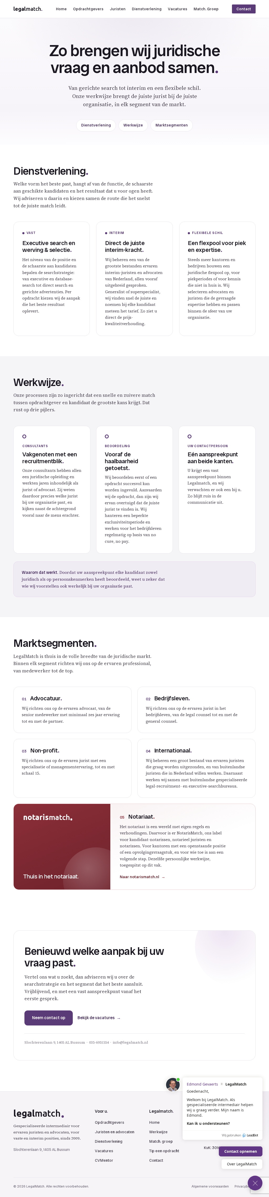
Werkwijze (133, 125)
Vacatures (177, 9)
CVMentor (104, 1160)
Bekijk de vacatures (96, 1017)
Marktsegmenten (172, 125)
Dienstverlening (147, 9)
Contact (243, 9)
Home (61, 9)
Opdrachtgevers (88, 9)
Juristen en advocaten (114, 1132)
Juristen (118, 9)
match (28, 9)
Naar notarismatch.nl (139, 877)
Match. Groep (206, 9)
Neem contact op (48, 1017)
